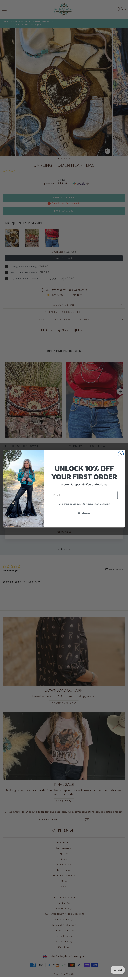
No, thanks (84, 513)
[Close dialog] (121, 453)
